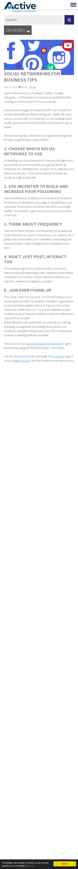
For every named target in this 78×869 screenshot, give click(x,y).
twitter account (21, 360)
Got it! (64, 863)
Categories (18, 30)
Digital (32, 86)
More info (30, 865)
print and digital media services (43, 343)
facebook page (61, 356)
